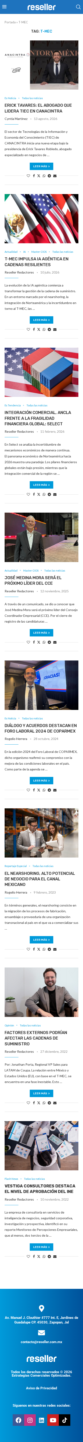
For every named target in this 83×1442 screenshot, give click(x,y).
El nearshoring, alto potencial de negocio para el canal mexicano (40, 879)
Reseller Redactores (19, 272)
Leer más (40, 166)
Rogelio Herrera (16, 739)
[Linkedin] (41, 1420)
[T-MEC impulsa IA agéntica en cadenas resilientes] (41, 218)
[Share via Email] (54, 176)
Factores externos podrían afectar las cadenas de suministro (36, 1038)
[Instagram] (30, 1420)
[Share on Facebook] (34, 176)
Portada (10, 22)
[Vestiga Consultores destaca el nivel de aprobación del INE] (41, 1145)
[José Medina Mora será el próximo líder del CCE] (41, 537)
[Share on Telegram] (49, 176)
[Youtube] (53, 1420)
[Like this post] (28, 176)
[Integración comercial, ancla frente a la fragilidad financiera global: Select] (41, 372)
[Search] (78, 6)
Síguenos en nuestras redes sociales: (42, 1405)
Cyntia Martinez (16, 119)
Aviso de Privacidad (41, 1388)
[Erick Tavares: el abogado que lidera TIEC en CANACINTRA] (41, 65)
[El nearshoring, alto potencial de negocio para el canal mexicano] (41, 833)
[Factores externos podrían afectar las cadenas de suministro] (41, 992)
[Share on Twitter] (38, 176)
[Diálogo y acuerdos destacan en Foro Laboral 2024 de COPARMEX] (41, 685)
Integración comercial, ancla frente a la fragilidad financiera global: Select (38, 418)
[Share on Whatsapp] (44, 176)
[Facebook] (18, 1420)
